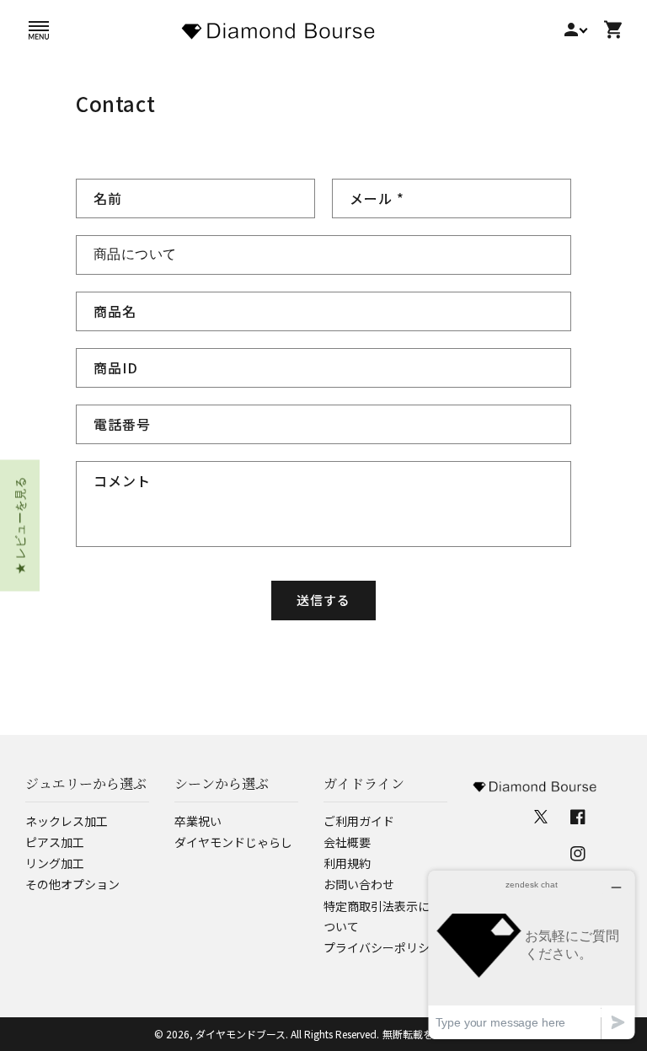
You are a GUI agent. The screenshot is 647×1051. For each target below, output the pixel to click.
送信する (323, 600)
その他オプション (72, 884)
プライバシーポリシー (382, 947)
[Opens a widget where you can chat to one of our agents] (531, 954)
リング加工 (54, 863)
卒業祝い (198, 820)
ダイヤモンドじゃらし (233, 842)
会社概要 (347, 842)
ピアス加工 (54, 842)
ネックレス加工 (66, 820)
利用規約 (347, 863)
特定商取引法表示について (377, 916)
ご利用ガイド (359, 820)
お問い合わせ (359, 884)
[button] (38, 29)
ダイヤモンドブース (240, 1034)
